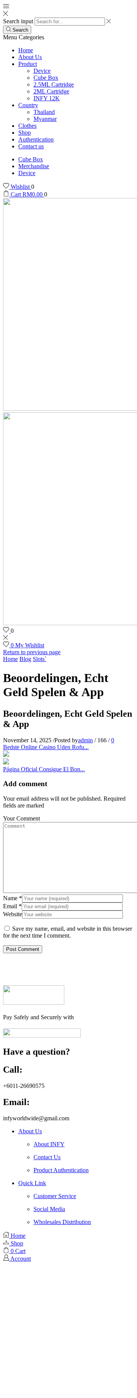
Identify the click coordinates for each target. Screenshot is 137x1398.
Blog (25, 659)
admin (85, 740)
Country (28, 105)
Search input (18, 21)
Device (42, 71)
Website (12, 914)
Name (12, 898)
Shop (24, 132)
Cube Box (45, 77)
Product (27, 64)
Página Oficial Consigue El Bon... (44, 769)
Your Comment (21, 818)
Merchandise (33, 166)
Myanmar (45, 119)
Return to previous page (32, 652)
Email (12, 906)
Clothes (27, 125)
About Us (30, 57)
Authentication (36, 139)
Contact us (31, 146)
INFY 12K (46, 98)
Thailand (44, 112)
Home (25, 50)
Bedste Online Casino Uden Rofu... (46, 747)
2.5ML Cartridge (53, 84)
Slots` (39, 659)
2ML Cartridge (51, 91)
